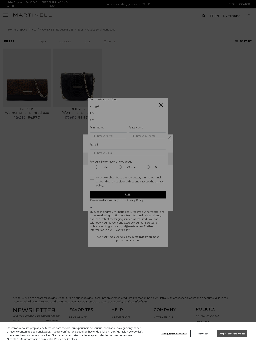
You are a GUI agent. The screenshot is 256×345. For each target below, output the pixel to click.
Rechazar (203, 334)
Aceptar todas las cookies (232, 334)
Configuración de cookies (174, 334)
